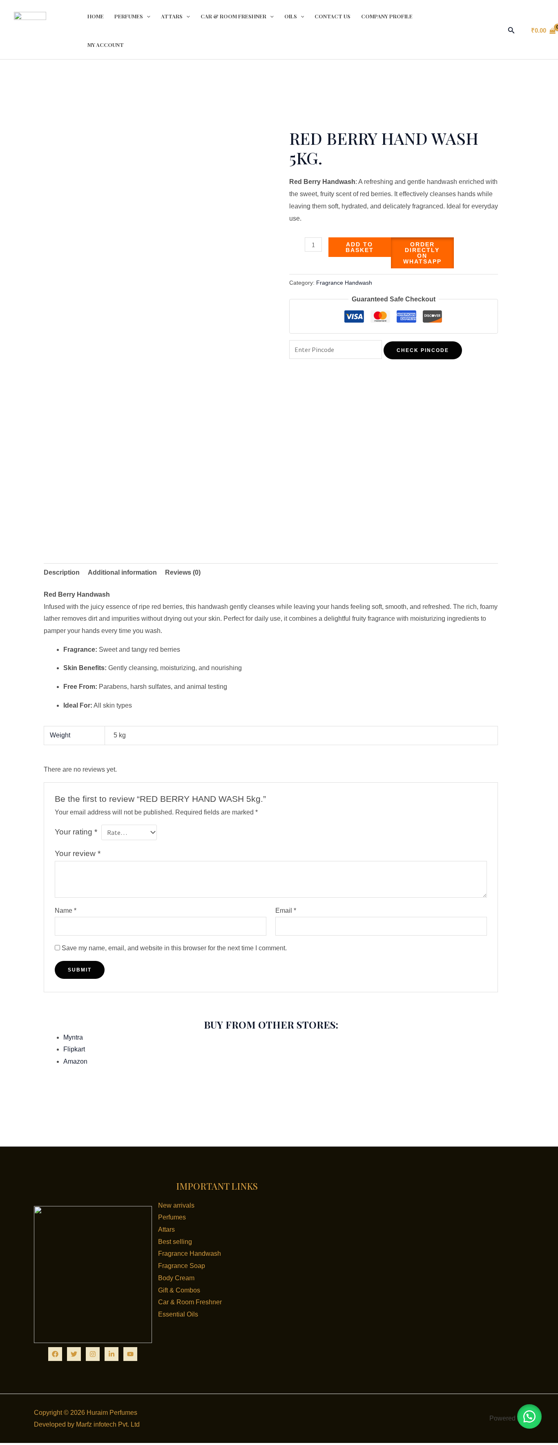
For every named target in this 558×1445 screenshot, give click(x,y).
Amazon (75, 1061)
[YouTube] (130, 1354)
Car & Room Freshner (233, 16)
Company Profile (387, 16)
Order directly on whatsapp (422, 253)
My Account (105, 44)
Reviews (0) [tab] (183, 572)
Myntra (73, 1037)
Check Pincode (423, 350)
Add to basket (360, 247)
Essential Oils (178, 1314)
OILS (290, 16)
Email (285, 910)
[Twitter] (74, 1354)
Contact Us (332, 16)
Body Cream (176, 1278)
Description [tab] (62, 572)
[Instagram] (93, 1354)
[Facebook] (55, 1354)
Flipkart (74, 1049)
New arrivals (176, 1205)
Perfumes (128, 16)
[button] (511, 30)
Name (65, 910)
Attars (172, 16)
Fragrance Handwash (344, 282)
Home (95, 16)
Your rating (76, 832)
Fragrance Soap (181, 1265)
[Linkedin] (111, 1354)
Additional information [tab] (122, 572)
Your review (77, 853)
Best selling (175, 1241)
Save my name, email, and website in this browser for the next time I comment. (174, 948)
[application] (146, 16)
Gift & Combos (179, 1290)
